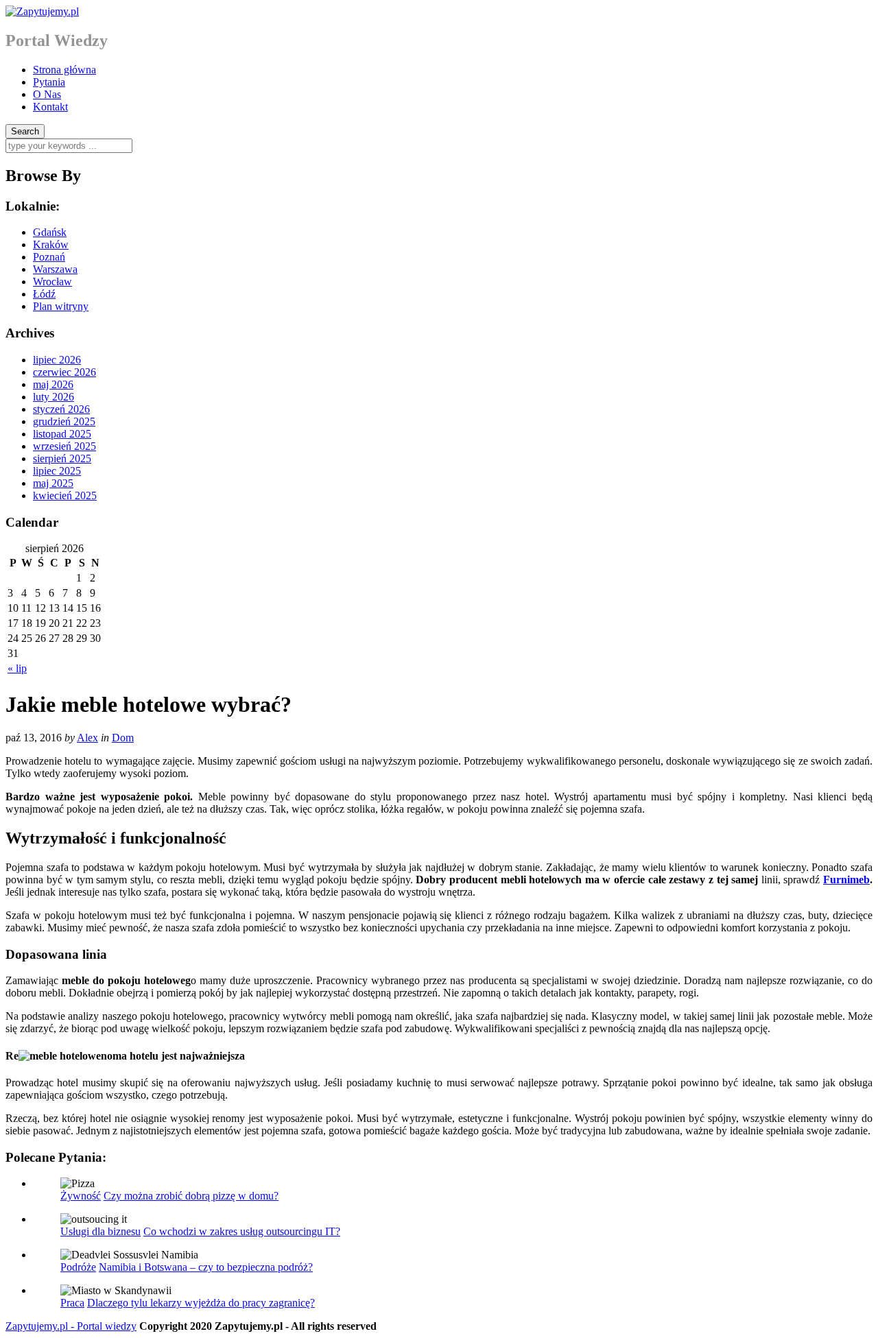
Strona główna (64, 69)
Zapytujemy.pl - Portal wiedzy (71, 1326)
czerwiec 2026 (64, 372)
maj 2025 (53, 483)
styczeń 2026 (61, 409)
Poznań (49, 257)
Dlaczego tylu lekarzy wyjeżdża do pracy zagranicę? (201, 1303)
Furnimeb (846, 879)
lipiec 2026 (57, 360)
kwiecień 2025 (65, 495)
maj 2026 (53, 384)
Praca (72, 1303)
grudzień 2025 (64, 421)
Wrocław (52, 281)
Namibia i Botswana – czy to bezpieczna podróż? (206, 1267)
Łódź (44, 294)
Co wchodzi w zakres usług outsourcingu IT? (241, 1231)
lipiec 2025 (57, 471)
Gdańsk (50, 232)
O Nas (47, 94)
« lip (17, 668)
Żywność (80, 1196)
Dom (123, 737)
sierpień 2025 (62, 458)
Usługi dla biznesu (100, 1231)
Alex (87, 737)
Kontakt (50, 106)
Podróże (78, 1267)
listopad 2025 (62, 434)
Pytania (49, 82)
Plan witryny (60, 306)
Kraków (51, 244)
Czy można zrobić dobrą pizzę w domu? (191, 1196)
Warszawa (55, 269)
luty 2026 (53, 397)
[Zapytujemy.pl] (42, 11)
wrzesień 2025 (64, 446)
